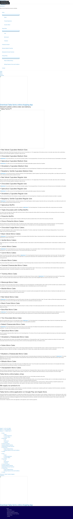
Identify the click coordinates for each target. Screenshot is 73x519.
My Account (6, 37)
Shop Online (4, 28)
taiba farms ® (2, 6)
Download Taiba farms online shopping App (16, 105)
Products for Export (6, 44)
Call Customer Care (5, 3)
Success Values (7, 24)
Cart (5, 33)
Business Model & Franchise (7, 48)
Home (3, 12)
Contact (3, 68)
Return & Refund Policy (8, 60)
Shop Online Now (4, 1)
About (5, 17)
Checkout (6, 40)
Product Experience (8, 21)
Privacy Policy (4, 55)
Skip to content (3, 0)
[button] (2, 475)
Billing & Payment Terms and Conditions (11, 64)
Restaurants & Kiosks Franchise (8, 51)
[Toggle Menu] (10, 14)
